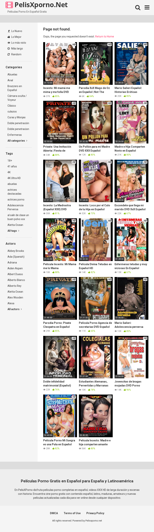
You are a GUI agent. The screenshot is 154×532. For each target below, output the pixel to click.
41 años (12, 166)
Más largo (17, 48)
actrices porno (16, 199)
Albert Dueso (15, 274)
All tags (12, 230)
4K (9, 172)
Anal (10, 80)
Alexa (11, 303)
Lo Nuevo (16, 31)
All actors (14, 309)
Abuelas (12, 74)
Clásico (12, 105)
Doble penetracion (18, 129)
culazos (12, 111)
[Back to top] (141, 520)
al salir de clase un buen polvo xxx (18, 217)
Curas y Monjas (17, 117)
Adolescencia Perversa (15, 207)
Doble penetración (18, 123)
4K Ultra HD (14, 178)
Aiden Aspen (15, 268)
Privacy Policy (95, 513)
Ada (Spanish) (16, 256)
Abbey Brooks (16, 250)
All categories (17, 140)
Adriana (12, 262)
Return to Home (104, 36)
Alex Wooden (15, 297)
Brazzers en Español (15, 88)
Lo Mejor (16, 36)
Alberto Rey (14, 285)
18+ (10, 160)
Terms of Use (72, 513)
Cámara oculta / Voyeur (17, 97)
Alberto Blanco (16, 280)
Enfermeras (15, 134)
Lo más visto (18, 42)
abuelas (12, 183)
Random (16, 54)
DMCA (54, 513)
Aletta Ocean (15, 224)
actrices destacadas (14, 191)
